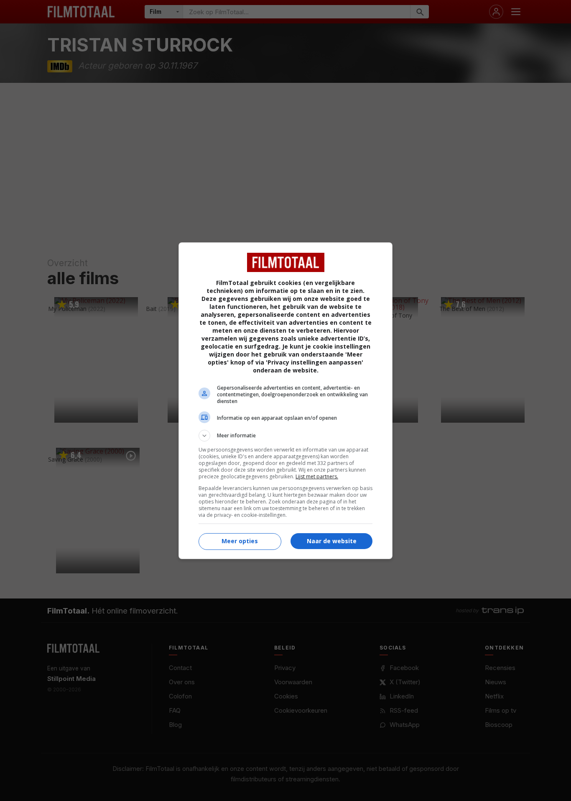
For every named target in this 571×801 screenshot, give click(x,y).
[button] (285, 436)
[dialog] (285, 400)
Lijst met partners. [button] (317, 476)
